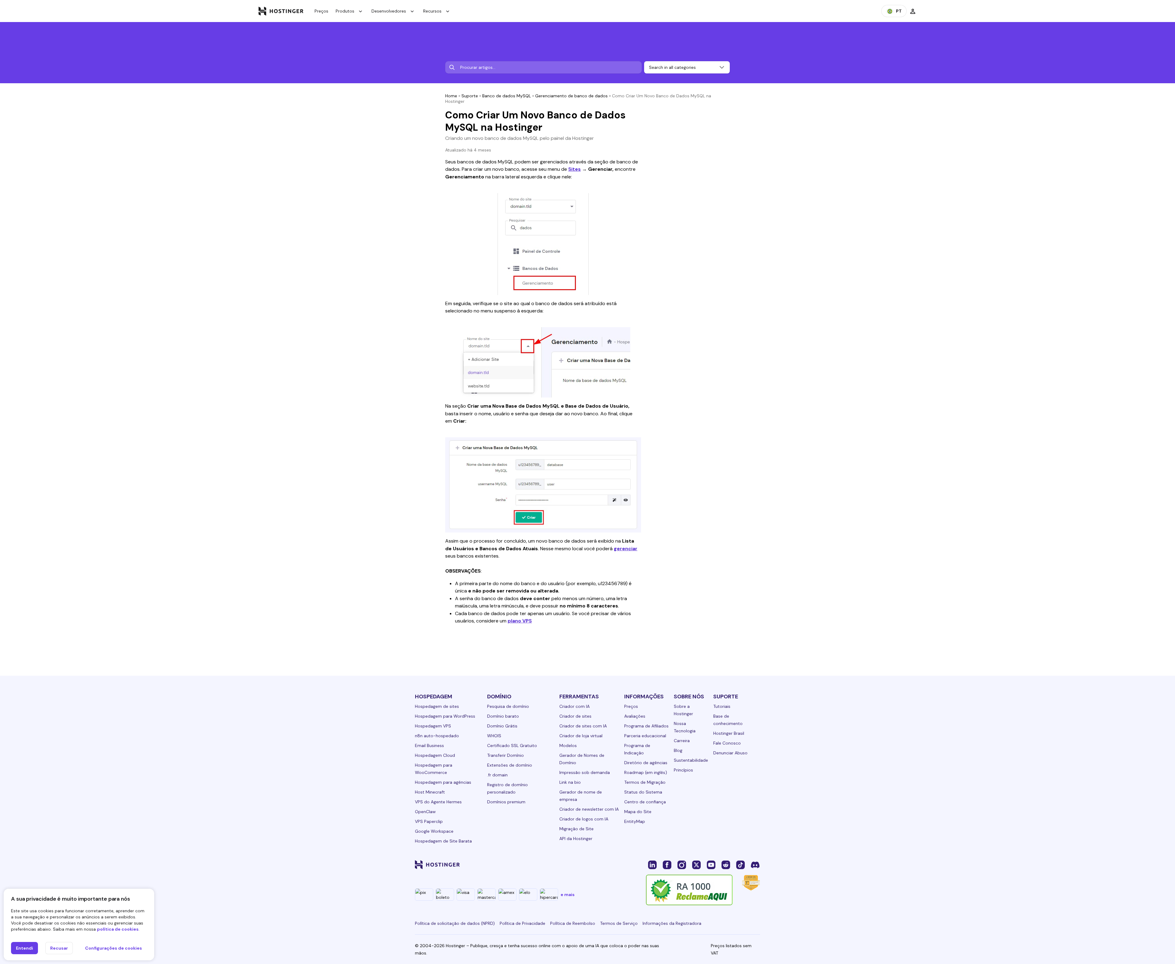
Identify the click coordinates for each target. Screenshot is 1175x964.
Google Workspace (434, 831)
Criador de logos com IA (583, 819)
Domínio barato (503, 716)
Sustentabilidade (691, 760)
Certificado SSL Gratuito (512, 745)
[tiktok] (740, 864)
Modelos (568, 745)
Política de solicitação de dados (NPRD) (455, 923)
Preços (321, 11)
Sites (574, 169)
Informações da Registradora (672, 923)
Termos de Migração (645, 782)
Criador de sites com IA (583, 726)
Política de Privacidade (522, 923)
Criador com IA (574, 706)
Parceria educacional (645, 735)
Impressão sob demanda (584, 772)
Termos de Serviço (619, 923)
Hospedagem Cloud (435, 755)
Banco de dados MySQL (506, 96)
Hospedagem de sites (437, 706)
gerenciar (625, 548)
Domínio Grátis (502, 726)
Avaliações (634, 716)
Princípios (683, 770)
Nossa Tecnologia (685, 727)
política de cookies (118, 929)
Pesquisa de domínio (508, 706)
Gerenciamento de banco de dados (571, 96)
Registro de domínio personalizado (507, 788)
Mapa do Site (637, 811)
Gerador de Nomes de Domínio (581, 759)
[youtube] (711, 864)
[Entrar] (912, 11)
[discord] (755, 864)
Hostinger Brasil (728, 733)
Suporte (469, 96)
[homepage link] (281, 11)
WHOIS (494, 735)
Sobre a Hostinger (683, 710)
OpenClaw (425, 811)
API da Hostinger (575, 838)
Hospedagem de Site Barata (443, 841)
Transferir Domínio (505, 755)
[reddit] (726, 864)
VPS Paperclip (429, 821)
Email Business (429, 745)
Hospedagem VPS (433, 726)
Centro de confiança (645, 802)
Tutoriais (721, 706)
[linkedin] (652, 864)
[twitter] (696, 864)
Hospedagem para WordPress (445, 716)
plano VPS (520, 621)
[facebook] (667, 864)
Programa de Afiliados (646, 726)
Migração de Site (576, 828)
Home (451, 96)
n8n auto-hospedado (437, 735)
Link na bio (570, 782)
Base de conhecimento (728, 719)
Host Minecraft (430, 792)
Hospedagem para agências (443, 782)
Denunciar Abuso (730, 753)
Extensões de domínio (509, 765)
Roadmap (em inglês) (645, 772)
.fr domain (497, 775)
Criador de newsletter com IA (589, 809)
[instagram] (682, 864)
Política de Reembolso (572, 923)
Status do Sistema (643, 792)
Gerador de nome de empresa (580, 795)
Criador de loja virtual (580, 735)
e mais (568, 894)
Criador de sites (575, 716)
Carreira (682, 740)
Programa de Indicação (637, 749)
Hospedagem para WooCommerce (433, 768)
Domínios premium (506, 802)
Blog (678, 750)
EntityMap (634, 821)
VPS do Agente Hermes (438, 802)
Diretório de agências (645, 762)
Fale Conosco (727, 743)
